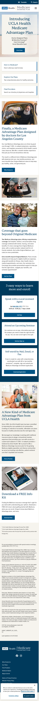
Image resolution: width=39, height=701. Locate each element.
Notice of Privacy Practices (9, 678)
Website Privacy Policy (8, 680)
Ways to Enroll (6, 673)
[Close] (35, 685)
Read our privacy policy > (27, 691)
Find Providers (6, 668)
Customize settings (14, 695)
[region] (19, 691)
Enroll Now (19, 50)
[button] (22, 2)
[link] (17, 655)
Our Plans (5, 665)
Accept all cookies (29, 696)
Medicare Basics (6, 670)
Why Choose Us (6, 662)
